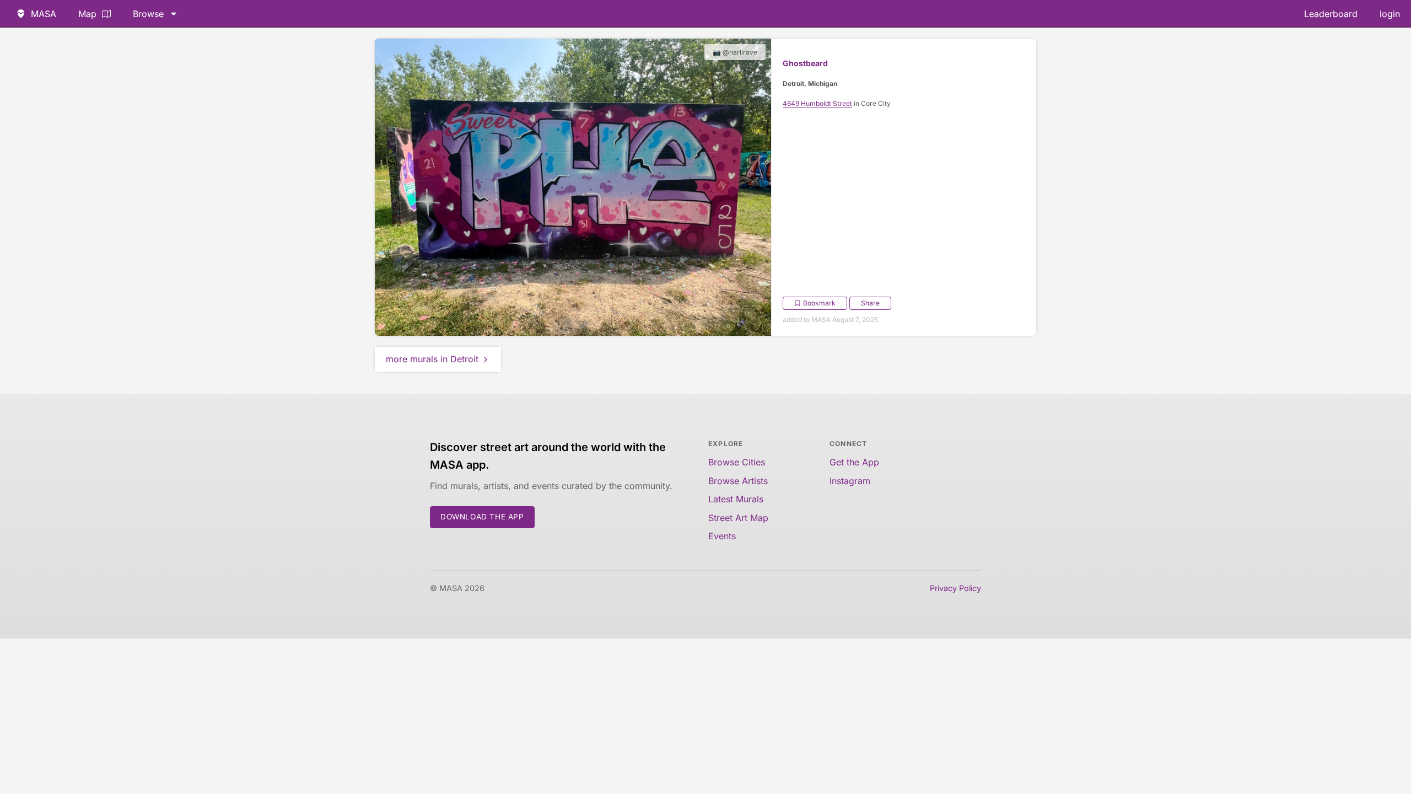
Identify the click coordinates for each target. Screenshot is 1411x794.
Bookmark (819, 303)
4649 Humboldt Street (817, 103)
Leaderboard (1331, 13)
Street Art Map (738, 517)
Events (722, 535)
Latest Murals (735, 499)
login (1390, 13)
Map (87, 13)
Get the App (854, 462)
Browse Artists (738, 480)
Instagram (850, 480)
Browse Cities (736, 462)
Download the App (482, 516)
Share (870, 303)
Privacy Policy (955, 588)
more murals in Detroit (432, 358)
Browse (148, 13)
